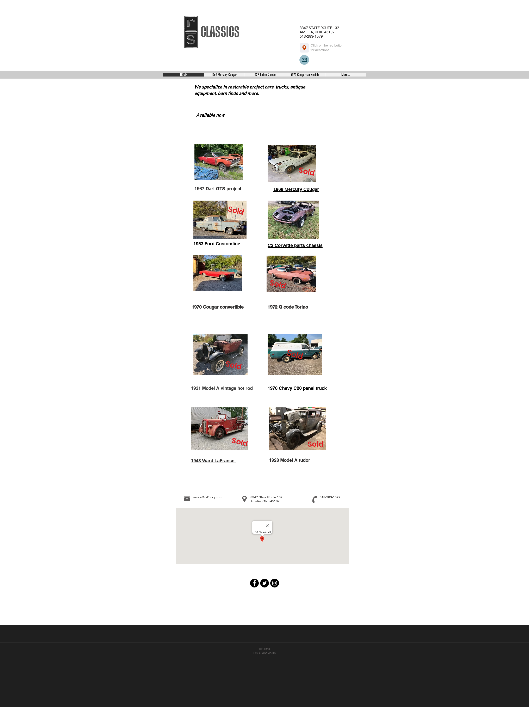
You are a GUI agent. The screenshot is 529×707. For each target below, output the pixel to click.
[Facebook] (254, 583)
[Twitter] (264, 583)
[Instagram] (274, 583)
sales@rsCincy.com (207, 497)
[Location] (304, 48)
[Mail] (304, 60)
